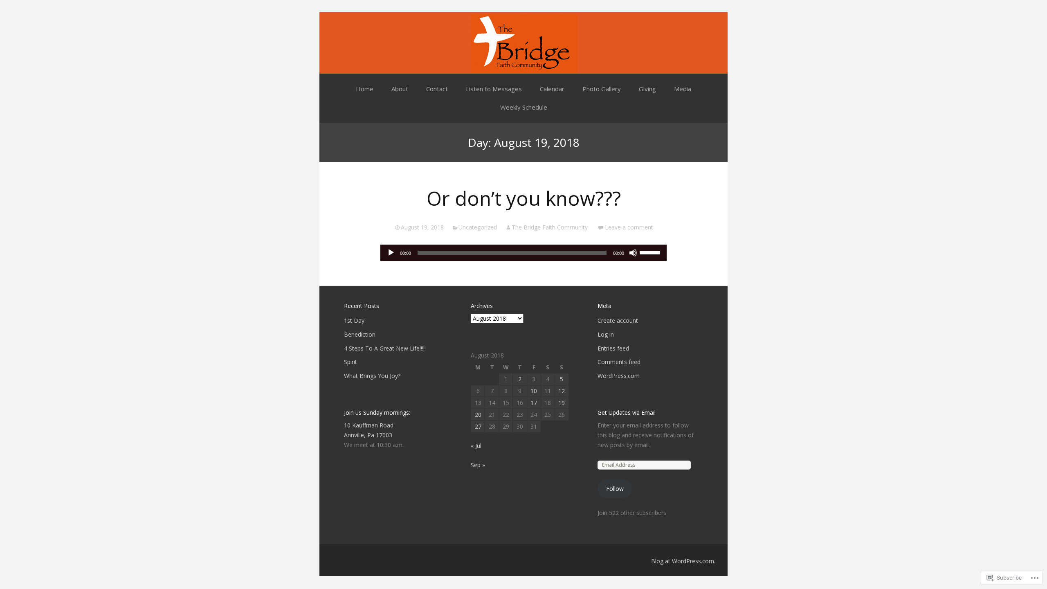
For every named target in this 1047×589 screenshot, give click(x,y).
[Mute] (633, 253)
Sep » (478, 465)
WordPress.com (619, 376)
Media (682, 89)
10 (533, 391)
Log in (606, 334)
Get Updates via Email (627, 412)
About (399, 89)
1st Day (354, 320)
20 (478, 414)
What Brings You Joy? (372, 376)
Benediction (359, 334)
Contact (437, 89)
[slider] (651, 252)
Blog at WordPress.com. (683, 561)
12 (561, 391)
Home (364, 89)
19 (561, 403)
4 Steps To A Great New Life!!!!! (385, 348)
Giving (647, 89)
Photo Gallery (601, 89)
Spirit (350, 362)
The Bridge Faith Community (550, 227)
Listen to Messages (494, 89)
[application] (523, 253)
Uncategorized (477, 227)
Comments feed (619, 362)
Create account (618, 320)
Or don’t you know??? (524, 198)
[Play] (391, 253)
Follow (615, 488)
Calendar (552, 89)
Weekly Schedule (523, 107)
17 (533, 403)
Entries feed (613, 348)
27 (478, 426)
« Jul (476, 446)
